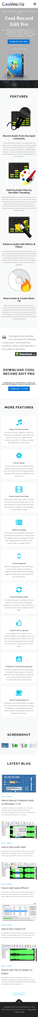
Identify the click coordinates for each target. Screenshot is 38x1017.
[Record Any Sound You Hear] (5, 745)
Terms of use (19, 1012)
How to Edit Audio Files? (13, 847)
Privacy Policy (31, 1009)
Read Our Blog (19, 994)
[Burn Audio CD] (33, 745)
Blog (3, 796)
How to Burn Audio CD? (13, 928)
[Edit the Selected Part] (14, 745)
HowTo (9, 796)
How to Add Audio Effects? (15, 887)
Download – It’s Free (19, 389)
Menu (34, 4)
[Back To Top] (19, 1002)
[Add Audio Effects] (23, 745)
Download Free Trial (19, 41)
